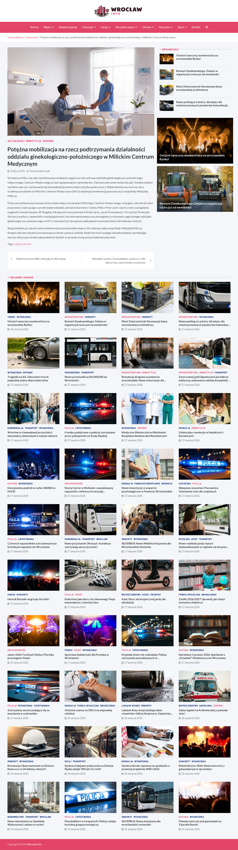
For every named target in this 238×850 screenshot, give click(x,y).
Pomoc (69, 650)
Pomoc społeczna (189, 594)
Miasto (47, 27)
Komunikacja (15, 428)
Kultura (12, 483)
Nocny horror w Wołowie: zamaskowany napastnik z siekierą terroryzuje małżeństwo (89, 491)
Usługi (104, 27)
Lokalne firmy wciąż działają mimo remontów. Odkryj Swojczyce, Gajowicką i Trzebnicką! (147, 714)
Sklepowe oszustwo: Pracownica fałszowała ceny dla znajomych (198, 489)
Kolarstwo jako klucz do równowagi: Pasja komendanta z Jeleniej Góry (90, 601)
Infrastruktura (74, 317)
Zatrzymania (83, 428)
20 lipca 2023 (17, 171)
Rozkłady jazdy (188, 539)
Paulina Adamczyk (39, 171)
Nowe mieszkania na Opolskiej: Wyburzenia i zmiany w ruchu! (26, 823)
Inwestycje (33, 141)
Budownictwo (15, 817)
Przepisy (156, 594)
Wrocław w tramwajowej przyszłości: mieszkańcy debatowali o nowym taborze (32, 434)
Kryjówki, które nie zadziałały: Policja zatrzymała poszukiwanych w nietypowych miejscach (144, 658)
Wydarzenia (24, 317)
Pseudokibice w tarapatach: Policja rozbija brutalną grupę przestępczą (90, 823)
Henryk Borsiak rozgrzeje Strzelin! (28, 599)
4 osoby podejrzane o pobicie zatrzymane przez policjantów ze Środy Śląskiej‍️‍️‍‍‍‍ (90, 434)
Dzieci (145, 594)
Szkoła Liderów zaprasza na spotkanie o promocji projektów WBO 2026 (146, 767)
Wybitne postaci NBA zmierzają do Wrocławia (41, 258)
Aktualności (16, 141)
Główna (34, 27)
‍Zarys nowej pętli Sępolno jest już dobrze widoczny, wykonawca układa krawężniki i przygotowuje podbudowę (204, 380)
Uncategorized (73, 483)
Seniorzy (127, 539)
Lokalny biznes (131, 706)
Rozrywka (164, 27)
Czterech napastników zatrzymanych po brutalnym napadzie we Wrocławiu (32, 545)
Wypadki (28, 372)
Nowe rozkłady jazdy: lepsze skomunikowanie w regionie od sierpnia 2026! (203, 547)
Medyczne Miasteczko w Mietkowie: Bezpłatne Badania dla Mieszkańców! (144, 434)
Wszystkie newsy (125, 27)
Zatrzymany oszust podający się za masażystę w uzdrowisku (28, 712)
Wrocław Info (34, 844)
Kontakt (196, 27)
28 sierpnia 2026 (19, 329)
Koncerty (22, 594)
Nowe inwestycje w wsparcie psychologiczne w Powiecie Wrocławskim (147, 489)
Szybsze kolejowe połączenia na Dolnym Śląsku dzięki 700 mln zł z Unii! (89, 767)
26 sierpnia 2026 (76, 718)
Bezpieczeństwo (131, 594)
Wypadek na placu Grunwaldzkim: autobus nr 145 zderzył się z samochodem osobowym (118, 260)
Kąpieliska (205, 706)
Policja (69, 428)
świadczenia (209, 594)
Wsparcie (166, 483)
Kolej (68, 761)
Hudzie (11, 594)
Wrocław (102, 539)
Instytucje (87, 27)
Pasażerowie (72, 372)
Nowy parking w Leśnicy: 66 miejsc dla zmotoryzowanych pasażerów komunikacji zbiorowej (201, 105)
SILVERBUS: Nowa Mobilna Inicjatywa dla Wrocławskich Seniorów (146, 545)
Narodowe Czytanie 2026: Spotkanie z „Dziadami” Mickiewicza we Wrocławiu (202, 656)
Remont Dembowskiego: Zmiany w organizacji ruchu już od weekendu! (197, 72)
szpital (17, 244)
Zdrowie (146, 27)
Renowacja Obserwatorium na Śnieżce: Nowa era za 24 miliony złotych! (31, 767)
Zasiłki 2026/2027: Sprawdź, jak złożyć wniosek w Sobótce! (202, 601)
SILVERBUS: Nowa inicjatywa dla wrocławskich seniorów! (141, 823)
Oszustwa (185, 483)
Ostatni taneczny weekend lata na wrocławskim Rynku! (197, 57)
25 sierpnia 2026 (191, 773)
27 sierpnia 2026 (76, 329)
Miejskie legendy (68, 27)
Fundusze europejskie (147, 483)
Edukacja (184, 428)
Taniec (11, 317)
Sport (181, 27)
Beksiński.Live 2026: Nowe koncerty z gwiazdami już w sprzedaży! (202, 767)
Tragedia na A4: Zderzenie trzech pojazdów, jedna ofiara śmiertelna (28, 378)
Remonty (90, 317)
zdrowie (26, 244)
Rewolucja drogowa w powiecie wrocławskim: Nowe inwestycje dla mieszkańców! (143, 380)
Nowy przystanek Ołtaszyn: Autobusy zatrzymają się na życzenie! (88, 545)
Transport (87, 372)
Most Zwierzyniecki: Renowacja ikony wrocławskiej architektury (199, 88)
